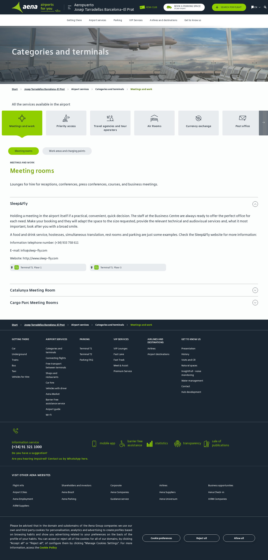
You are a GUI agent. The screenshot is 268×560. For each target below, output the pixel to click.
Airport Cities (20, 492)
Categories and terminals (109, 89)
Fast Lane (119, 354)
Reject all (201, 538)
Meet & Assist (121, 365)
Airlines (151, 348)
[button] (69, 7)
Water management (192, 380)
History (185, 354)
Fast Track (119, 359)
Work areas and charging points (67, 151)
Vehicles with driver (56, 388)
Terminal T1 (86, 348)
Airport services (97, 20)
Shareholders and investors (76, 485)
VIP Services (136, 20)
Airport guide (53, 409)
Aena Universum (168, 498)
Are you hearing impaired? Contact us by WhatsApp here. (50, 458)
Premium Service (123, 371)
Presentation (188, 348)
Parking (118, 20)
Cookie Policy (48, 547)
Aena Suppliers (167, 492)
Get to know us (193, 20)
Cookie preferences (161, 538)
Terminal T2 (86, 354)
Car (13, 348)
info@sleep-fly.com (34, 250)
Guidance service (119, 498)
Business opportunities (220, 485)
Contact (185, 386)
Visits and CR (188, 359)
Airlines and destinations (163, 20)
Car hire (50, 382)
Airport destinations (158, 354)
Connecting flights (56, 358)
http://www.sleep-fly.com (40, 258)
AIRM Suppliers (21, 505)
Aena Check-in (216, 492)
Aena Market (53, 394)
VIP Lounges (120, 348)
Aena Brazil (68, 492)
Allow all (239, 538)
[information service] (50, 433)
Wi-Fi (49, 414)
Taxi (14, 371)
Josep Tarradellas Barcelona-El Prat (44, 89)
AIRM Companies (217, 498)
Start (15, 89)
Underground (19, 354)
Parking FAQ (86, 359)
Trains (15, 359)
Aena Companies (119, 492)
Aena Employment (23, 498)
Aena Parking (69, 498)
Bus (14, 365)
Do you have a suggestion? (29, 453)
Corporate (116, 485)
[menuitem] (74, 20)
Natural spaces (189, 365)
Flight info (18, 485)
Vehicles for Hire (20, 376)
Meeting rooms (23, 151)
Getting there (74, 20)
